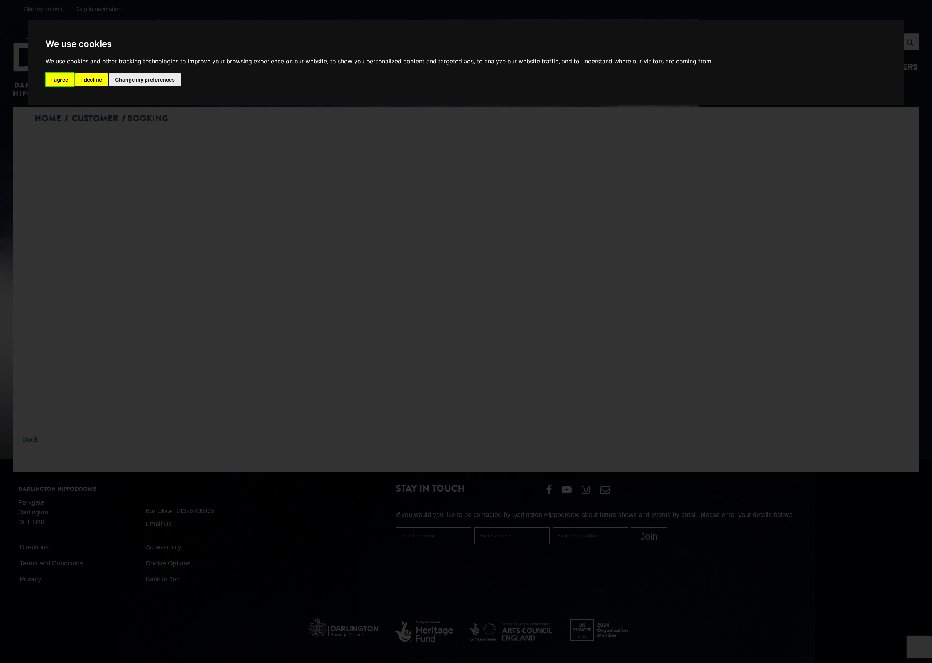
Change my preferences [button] (145, 79)
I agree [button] (59, 79)
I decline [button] (91, 79)
